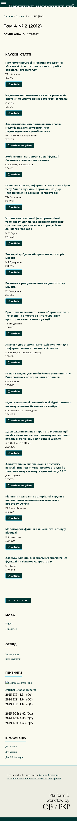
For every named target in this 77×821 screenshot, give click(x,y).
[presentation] (57, 189)
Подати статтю (18, 600)
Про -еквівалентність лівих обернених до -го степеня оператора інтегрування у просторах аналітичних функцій (37, 316)
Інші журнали (13, 659)
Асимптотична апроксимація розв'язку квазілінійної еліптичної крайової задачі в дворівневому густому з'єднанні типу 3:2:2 (35, 467)
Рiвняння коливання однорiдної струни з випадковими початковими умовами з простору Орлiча (34, 500)
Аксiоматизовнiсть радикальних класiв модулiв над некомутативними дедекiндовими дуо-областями (33, 127)
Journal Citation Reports (20, 689)
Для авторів (11, 751)
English (9, 623)
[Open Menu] (3, 3)
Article (15, 84)
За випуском (12, 654)
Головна (8, 16)
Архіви (20, 16)
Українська (11, 629)
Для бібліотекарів (14, 757)
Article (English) (21, 145)
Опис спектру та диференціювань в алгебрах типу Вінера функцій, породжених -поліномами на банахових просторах (37, 189)
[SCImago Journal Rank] (18, 683)
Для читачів (11, 746)
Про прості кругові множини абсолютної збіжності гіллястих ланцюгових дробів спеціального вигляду (34, 66)
